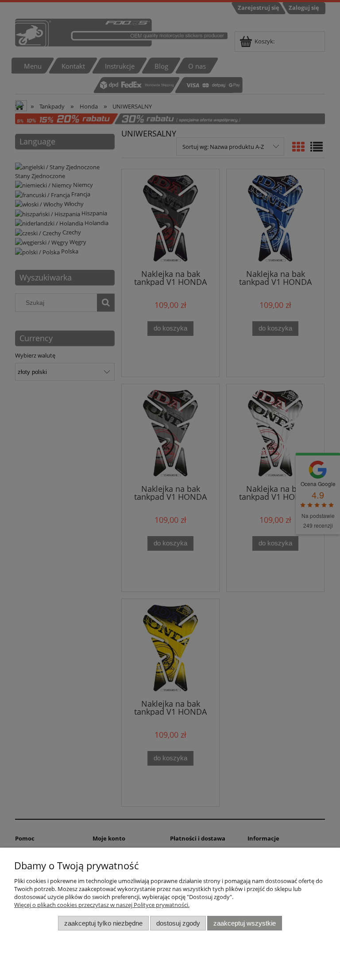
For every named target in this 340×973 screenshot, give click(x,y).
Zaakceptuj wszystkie (244, 923)
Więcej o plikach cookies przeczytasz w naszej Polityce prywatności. (101, 905)
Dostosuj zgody (178, 923)
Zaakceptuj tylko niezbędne (103, 923)
